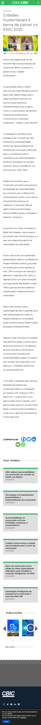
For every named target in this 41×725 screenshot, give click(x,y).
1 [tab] (13, 641)
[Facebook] (23, 439)
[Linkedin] (33, 439)
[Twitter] (28, 439)
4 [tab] (22, 641)
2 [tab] (16, 641)
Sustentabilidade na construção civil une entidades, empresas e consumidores (16, 521)
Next (36, 628)
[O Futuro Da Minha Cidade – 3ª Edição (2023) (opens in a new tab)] (13, 628)
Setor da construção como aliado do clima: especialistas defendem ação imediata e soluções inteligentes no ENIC (20, 570)
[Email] (18, 444)
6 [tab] (28, 641)
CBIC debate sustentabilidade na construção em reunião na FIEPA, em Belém (19, 474)
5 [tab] (25, 641)
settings (23, 718)
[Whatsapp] (23, 444)
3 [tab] (19, 641)
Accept (6, 721)
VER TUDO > (10, 647)
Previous (4, 628)
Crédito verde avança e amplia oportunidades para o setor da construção (20, 545)
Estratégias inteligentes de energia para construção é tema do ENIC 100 (18, 594)
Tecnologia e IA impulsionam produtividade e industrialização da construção (20, 497)
